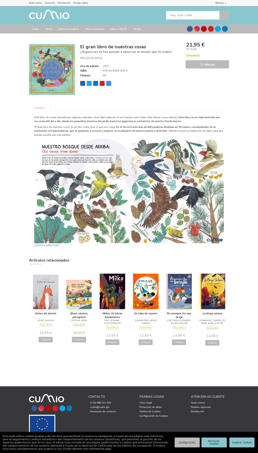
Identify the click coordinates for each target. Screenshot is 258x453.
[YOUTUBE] (204, 29)
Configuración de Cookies (154, 416)
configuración (187, 442)
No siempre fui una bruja (179, 315)
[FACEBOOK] (190, 29)
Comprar (45, 339)
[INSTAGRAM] (197, 29)
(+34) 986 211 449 (100, 402)
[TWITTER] (218, 29)
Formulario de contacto (103, 411)
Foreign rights (80, 3)
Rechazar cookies (214, 442)
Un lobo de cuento (145, 313)
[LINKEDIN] (225, 29)
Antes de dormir (45, 313)
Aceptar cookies (242, 442)
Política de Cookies (150, 411)
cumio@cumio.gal (100, 407)
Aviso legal (146, 402)
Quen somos (35, 3)
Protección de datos (151, 407)
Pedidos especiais (201, 407)
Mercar (209, 64)
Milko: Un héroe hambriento (112, 315)
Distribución (64, 3)
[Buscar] (224, 15)
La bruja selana (212, 313)
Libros (48, 29)
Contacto (50, 3)
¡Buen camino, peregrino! (79, 315)
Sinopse (39, 108)
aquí (108, 449)
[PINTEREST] (211, 29)
